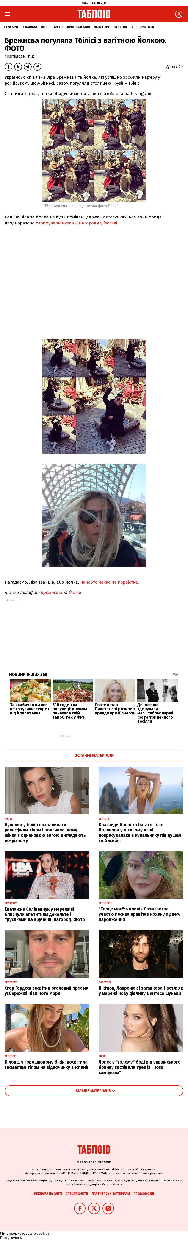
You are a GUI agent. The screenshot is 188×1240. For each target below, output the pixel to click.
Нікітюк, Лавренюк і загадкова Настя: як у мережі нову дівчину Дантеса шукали (141, 990)
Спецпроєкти (143, 27)
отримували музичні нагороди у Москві (76, 223)
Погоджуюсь (11, 1238)
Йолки (74, 592)
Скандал (30, 27)
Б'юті (58, 27)
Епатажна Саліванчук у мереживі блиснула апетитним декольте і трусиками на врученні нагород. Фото (45, 914)
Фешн (45, 27)
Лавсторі (101, 27)
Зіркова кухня (78, 27)
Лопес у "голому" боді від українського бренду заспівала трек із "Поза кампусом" (140, 1067)
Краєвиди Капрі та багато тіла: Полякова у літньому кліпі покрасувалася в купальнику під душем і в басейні (140, 832)
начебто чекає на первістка (109, 582)
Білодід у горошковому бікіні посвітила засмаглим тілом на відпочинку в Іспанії (46, 1064)
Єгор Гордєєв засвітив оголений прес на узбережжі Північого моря (46, 990)
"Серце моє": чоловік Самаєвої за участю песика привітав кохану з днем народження (139, 914)
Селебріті (11, 27)
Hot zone (120, 27)
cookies (43, 1233)
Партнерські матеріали (111, 1194)
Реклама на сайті (48, 1194)
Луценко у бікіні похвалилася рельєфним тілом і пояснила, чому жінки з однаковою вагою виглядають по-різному (45, 832)
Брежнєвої (52, 592)
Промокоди (143, 1194)
